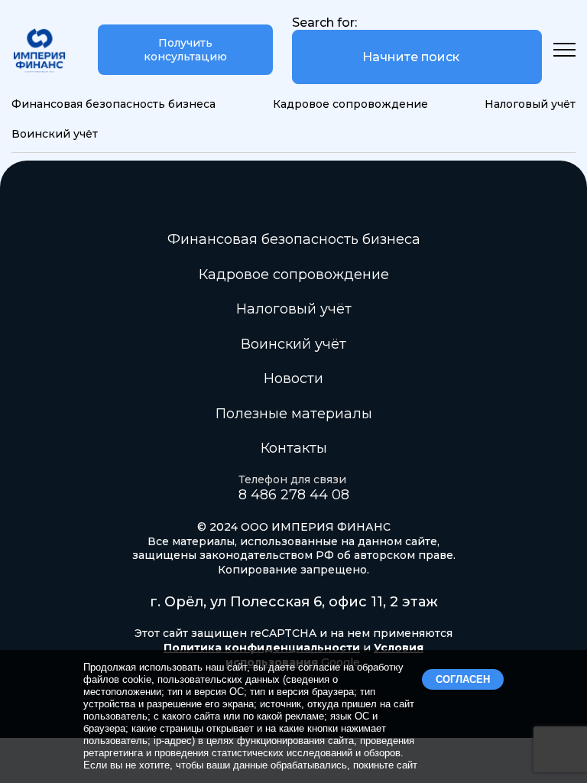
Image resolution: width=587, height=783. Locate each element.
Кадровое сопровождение (350, 104)
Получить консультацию (185, 49)
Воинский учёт (54, 134)
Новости (293, 378)
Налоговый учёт (530, 104)
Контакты (294, 448)
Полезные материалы (294, 413)
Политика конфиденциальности (262, 648)
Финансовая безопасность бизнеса (113, 104)
